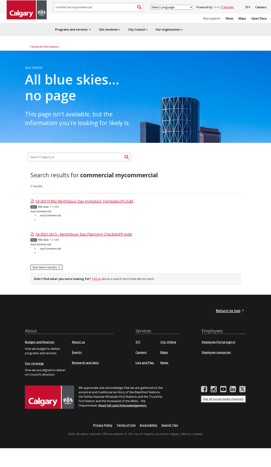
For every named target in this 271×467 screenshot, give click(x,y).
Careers (261, 7)
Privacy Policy (102, 425)
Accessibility (148, 425)
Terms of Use (126, 425)
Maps (242, 18)
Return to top (228, 310)
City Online (168, 342)
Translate (227, 7)
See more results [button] (44, 267)
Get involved (108, 29)
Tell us (96, 279)
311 (247, 7)
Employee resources (216, 352)
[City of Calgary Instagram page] (213, 389)
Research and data (85, 363)
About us (78, 342)
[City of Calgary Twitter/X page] (242, 389)
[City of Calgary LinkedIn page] (233, 389)
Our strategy (34, 363)
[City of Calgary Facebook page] (204, 389)
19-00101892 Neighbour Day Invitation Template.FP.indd (84, 201)
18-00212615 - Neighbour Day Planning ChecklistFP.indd (83, 234)
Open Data (259, 18)
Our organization (168, 29)
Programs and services (71, 29)
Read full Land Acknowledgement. (122, 405)
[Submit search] (139, 7)
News (230, 18)
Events (77, 352)
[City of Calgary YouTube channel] (223, 389)
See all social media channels (223, 399)
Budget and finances (39, 342)
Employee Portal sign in (218, 342)
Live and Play (145, 363)
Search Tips (169, 425)
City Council (136, 29)
